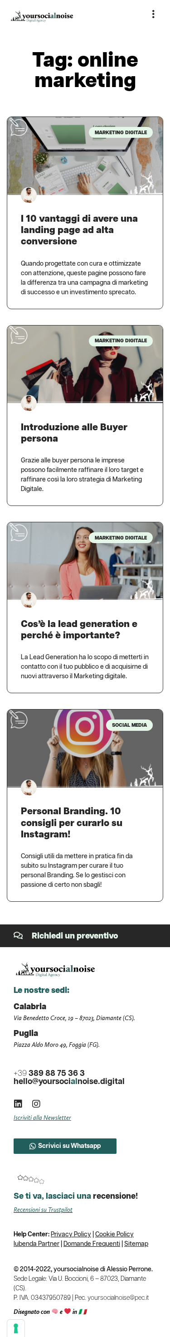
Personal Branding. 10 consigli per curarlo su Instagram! (71, 823)
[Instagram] (36, 1104)
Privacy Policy (71, 1234)
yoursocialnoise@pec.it (118, 1298)
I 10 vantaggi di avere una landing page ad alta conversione (79, 230)
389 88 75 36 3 (49, 1074)
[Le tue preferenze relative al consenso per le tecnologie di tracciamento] (15, 1328)
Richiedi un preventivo (75, 936)
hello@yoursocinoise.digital (69, 1082)
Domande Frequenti (91, 1244)
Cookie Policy (114, 1234)
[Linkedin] (18, 1104)
